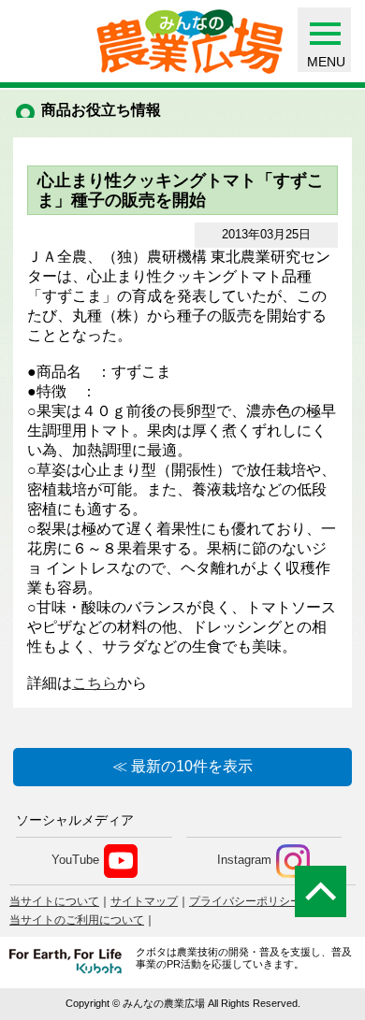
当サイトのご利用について (76, 920)
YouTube (75, 860)
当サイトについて (54, 901)
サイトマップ (144, 901)
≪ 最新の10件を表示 (182, 766)
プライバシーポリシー (245, 901)
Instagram (244, 860)
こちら (94, 683)
